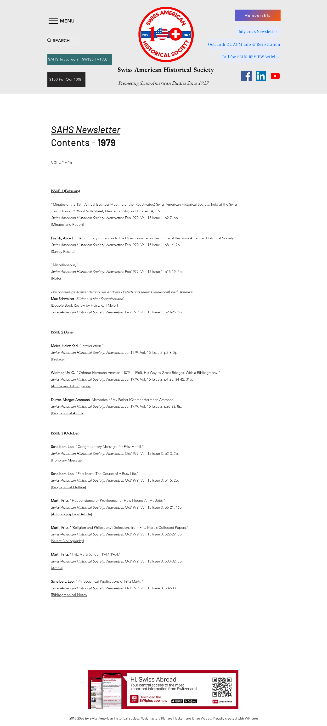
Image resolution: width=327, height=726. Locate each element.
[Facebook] (246, 76)
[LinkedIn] (261, 76)
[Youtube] (275, 76)
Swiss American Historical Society (166, 69)
